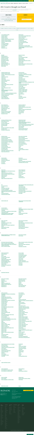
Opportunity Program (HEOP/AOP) (24, 244)
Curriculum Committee (22, 97)
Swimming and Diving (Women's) (24, 337)
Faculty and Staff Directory (5, 137)
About (9, 3)
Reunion (20, 283)
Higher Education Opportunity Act (6, 178)
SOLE (19, 298)
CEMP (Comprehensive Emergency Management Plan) (7, 90)
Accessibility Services (4, 44)
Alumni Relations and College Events (25, 35)
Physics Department (4, 262)
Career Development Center (6, 87)
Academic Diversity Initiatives (6, 40)
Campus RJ (3, 82)
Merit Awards (21, 221)
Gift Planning (3, 161)
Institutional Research (5, 193)
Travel (20, 352)
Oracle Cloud (21, 245)
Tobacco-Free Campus (22, 346)
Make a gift (14, 412)
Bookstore (20, 56)
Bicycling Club (3, 61)
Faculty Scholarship (4, 146)
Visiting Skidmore (21, 368)
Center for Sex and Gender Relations (7, 94)
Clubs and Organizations (5, 98)
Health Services (4, 176)
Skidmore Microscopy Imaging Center (7, 327)
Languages (3, 210)
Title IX (20, 345)
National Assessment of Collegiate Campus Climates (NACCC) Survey (8, 235)
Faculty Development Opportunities (7, 141)
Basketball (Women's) (5, 57)
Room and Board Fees (22, 285)
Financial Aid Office (22, 139)
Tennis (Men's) (3, 348)
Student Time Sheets (22, 326)
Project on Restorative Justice (23, 261)
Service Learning (4, 316)
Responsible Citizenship (22, 278)
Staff (19, 304)
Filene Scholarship (22, 137)
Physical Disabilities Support (6, 261)
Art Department (21, 40)
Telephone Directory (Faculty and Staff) (7, 347)
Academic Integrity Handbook (6, 41)
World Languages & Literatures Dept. (7, 379)
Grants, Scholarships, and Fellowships (25, 161)
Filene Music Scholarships (23, 136)
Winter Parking (3, 378)
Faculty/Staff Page (4, 148)
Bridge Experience (22, 59)
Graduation (20, 160)
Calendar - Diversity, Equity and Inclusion (8, 74)
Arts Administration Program (23, 42)
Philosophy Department (5, 260)
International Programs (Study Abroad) (25, 191)
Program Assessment (22, 260)
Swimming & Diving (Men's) (23, 336)
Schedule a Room (4, 302)
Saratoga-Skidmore (4, 301)
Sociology (20, 296)
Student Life (20, 3)
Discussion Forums (4, 113)
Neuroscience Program (22, 234)
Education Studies (4, 124)
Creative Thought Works (23, 91)
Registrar (6, 411)
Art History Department (22, 41)
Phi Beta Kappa (3, 258)
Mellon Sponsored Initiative (23, 220)
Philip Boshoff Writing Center (6, 259)
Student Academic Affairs (6, 415)
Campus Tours (3, 85)
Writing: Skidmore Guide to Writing (24, 378)
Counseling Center (22, 88)
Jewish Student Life (4, 200)
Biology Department (4, 62)
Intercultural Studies (22, 187)
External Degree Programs (23, 129)
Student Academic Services (23, 312)
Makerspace (3, 221)
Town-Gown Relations (22, 347)
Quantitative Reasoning (5, 272)
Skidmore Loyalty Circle (5, 326)
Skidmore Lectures (4, 325)
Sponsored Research (22, 303)
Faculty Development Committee (6, 140)
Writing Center (21, 377)
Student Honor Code (22, 323)
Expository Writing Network (23, 128)
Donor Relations (21, 111)
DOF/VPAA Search (22, 110)
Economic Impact (4, 122)
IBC (2, 184)
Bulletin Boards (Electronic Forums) (24, 60)
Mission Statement (22, 226)
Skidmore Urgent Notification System (7, 332)
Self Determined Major (5, 315)
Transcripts (20, 349)
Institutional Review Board (5, 194)
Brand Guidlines (21, 58)
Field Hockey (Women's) (5, 151)
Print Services (21, 258)
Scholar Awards (3, 305)
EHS (2, 126)
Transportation (21, 351)
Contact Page (21, 86)
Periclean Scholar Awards (5, 257)
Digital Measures (4, 109)
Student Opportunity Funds (23, 324)
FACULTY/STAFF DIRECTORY (8, 20)
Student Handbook (22, 322)
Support (27, 3)
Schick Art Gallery (4, 304)
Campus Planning (4, 81)
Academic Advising (4, 35)
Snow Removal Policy (4, 336)
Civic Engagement (4, 96)
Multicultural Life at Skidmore (23, 227)
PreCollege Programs (22, 256)
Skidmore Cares (4, 323)
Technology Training (4, 346)
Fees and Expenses (4, 149)
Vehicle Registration (4, 368)
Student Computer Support (23, 316)
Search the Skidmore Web (5, 312)
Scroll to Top (30, 434)
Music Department (22, 228)
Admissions (3, 46)
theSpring (3, 352)
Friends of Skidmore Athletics (23, 149)
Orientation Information (22, 246)
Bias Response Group (4, 59)
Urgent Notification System (5, 362)
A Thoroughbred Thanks (5, 34)
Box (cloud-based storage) (23, 57)
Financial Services (22, 141)
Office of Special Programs (5, 246)
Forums (20, 146)
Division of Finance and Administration (25, 109)
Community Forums (22, 78)
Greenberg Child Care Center (23, 162)
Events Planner (21, 127)
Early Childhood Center (5, 121)
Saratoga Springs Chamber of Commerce (8, 300)
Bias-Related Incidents (5, 60)
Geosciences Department (5, 160)
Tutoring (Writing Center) (23, 356)
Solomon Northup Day (22, 299)
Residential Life (3, 285)
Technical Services (4, 345)
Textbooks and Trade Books (6, 350)
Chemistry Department (5, 95)
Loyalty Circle (21, 214)
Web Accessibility (4, 377)
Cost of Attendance (22, 87)
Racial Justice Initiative (5, 278)
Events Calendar (21, 126)
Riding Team (21, 284)
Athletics (23, 3)
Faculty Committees (4, 138)
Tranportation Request (22, 348)
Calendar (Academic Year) (5, 72)
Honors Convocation (22, 173)
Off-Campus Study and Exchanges (7, 242)
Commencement (21, 72)
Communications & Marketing (23, 76)
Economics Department (5, 123)
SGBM (2, 321)
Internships (20, 193)
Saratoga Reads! (4, 299)
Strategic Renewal (22, 311)
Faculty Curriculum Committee (6, 139)
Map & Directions (28, 390)
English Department (22, 121)
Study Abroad (21, 327)
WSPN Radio (21, 379)
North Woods (21, 235)
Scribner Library (3, 310)
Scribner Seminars (4, 311)
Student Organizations (22, 325)
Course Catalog (6, 410)
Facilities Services (4, 136)
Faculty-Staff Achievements (6, 147)
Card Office (3, 86)
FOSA (20, 147)
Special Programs (21, 302)
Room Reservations (22, 286)
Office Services (21, 243)
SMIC (2, 333)
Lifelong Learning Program (23, 213)
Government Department (23, 159)
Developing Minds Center (5, 108)
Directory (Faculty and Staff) (6, 111)
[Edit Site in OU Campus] (0, 0)
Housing (20, 175)
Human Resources (22, 177)
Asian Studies (21, 43)
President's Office (22, 257)
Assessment (21, 44)
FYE (19, 150)
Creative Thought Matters (23, 90)
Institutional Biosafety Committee (6, 190)
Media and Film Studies (5, 227)
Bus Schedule (21, 62)
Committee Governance (23, 73)
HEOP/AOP (3, 177)
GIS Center (3, 162)
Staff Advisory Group (22, 305)
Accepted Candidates (4, 43)
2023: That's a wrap (15, 391)
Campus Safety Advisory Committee (7, 84)
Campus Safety (3, 83)
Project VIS (20, 262)
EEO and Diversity (4, 125)
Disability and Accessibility (5, 112)
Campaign (3, 75)
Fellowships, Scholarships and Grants (7, 150)
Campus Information (4, 76)
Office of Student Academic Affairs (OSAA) (26, 242)
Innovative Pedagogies (5, 189)
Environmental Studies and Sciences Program (26, 124)
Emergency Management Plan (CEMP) (7, 127)
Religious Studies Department (6, 284)
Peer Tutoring (3, 256)
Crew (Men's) (21, 92)
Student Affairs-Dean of (23, 314)
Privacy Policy (21, 259)
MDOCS (2, 226)
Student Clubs (21, 315)
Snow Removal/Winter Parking (6, 337)
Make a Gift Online (4, 220)
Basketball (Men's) (4, 56)
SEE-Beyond (3, 313)
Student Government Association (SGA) (25, 321)
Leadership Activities (4, 212)
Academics (11, 3)
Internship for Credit (22, 192)
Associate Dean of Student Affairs (24, 45)
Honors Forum (21, 174)
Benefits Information (4, 58)
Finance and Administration (23, 138)
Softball (20, 297)
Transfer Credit (21, 350)
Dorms (20, 113)
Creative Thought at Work (23, 89)
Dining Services (3, 110)
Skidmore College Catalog (5, 324)
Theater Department (4, 351)
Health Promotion (4, 175)
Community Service (22, 79)
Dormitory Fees (21, 112)
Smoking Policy (3, 335)
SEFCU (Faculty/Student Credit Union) (7, 314)
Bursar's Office (21, 61)
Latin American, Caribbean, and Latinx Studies (8, 211)
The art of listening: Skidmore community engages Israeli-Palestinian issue (16, 397)
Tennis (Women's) (4, 349)
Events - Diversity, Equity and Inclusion (25, 125)
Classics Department (4, 97)
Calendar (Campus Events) (5, 73)
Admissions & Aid (16, 3)
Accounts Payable (4, 45)
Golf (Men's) (3, 163)
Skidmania (3, 322)
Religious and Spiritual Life (5, 283)
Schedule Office (4, 303)
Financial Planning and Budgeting (24, 140)
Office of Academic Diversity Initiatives (7, 243)
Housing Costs (21, 176)
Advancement (21, 34)
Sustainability (21, 335)
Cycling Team (21, 98)
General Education (4, 159)
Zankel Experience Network (19, 422)
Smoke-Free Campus (4, 334)
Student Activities (22, 313)
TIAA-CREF (3, 356)
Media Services (3, 228)
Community (20, 77)
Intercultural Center (22, 186)
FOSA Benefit (21, 148)
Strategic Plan (21, 310)
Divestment (21, 108)
